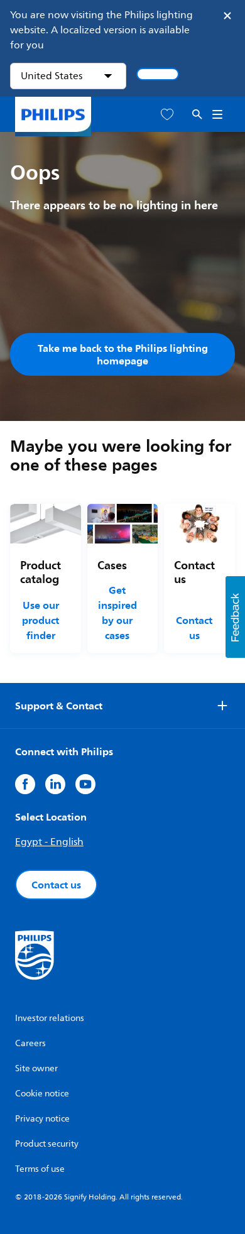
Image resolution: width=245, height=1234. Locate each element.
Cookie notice (42, 1093)
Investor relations (49, 1018)
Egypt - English (49, 842)
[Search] (197, 115)
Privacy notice (42, 1118)
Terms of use (40, 1169)
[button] (235, 617)
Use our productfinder (40, 620)
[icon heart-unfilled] (167, 115)
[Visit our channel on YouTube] (85, 784)
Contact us (194, 628)
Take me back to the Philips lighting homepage (123, 354)
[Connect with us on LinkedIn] (55, 784)
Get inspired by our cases (117, 612)
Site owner (36, 1068)
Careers (30, 1043)
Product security (47, 1144)
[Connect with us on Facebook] (25, 784)
